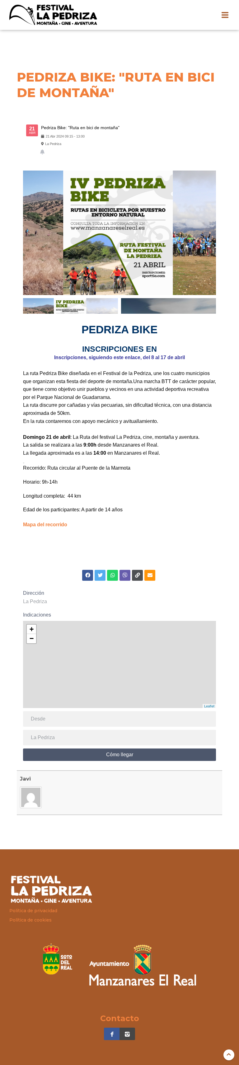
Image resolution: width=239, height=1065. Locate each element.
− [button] (32, 638)
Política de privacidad (33, 910)
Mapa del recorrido (45, 524)
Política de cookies (30, 920)
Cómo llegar (119, 754)
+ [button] (32, 629)
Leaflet (209, 705)
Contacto (119, 1018)
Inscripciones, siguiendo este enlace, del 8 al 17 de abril (119, 357)
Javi (25, 779)
